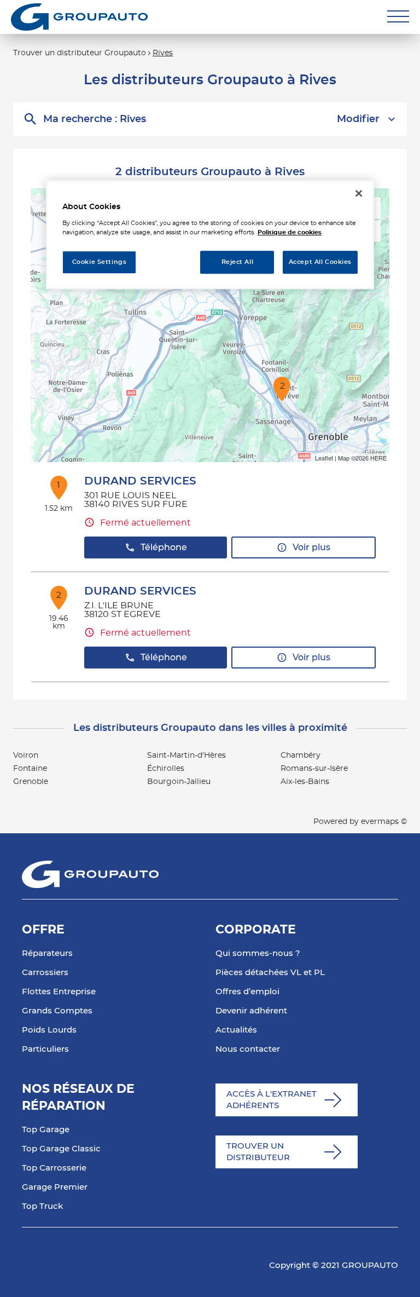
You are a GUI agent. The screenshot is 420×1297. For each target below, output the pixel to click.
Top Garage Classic (61, 1149)
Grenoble (30, 782)
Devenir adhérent (251, 1011)
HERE (378, 457)
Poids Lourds (49, 1030)
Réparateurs (47, 953)
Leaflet (324, 457)
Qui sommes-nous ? (257, 953)
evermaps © (384, 822)
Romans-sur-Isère (314, 769)
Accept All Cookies (320, 262)
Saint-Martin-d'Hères (186, 755)
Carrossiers (45, 973)
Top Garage (45, 1130)
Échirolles (165, 769)
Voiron (25, 755)
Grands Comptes (57, 1011)
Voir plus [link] (311, 547)
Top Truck (42, 1206)
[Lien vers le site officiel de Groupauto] (79, 17)
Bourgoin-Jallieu (179, 782)
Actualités (236, 1030)
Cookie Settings (99, 262)
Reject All (237, 262)
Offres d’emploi (247, 992)
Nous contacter (247, 1049)
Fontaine (30, 769)
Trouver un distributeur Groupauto (79, 53)
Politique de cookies (290, 232)
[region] (210, 235)
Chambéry (300, 755)
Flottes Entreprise (59, 992)
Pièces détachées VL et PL (270, 973)
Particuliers (45, 1049)
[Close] (359, 194)
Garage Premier (55, 1187)
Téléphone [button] (164, 547)
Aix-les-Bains (305, 782)
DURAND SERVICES (140, 481)
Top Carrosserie (54, 1168)
